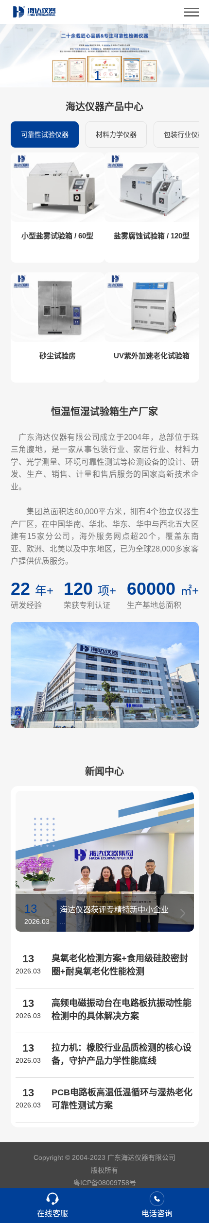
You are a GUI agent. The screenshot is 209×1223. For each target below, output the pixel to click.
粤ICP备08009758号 (104, 1183)
